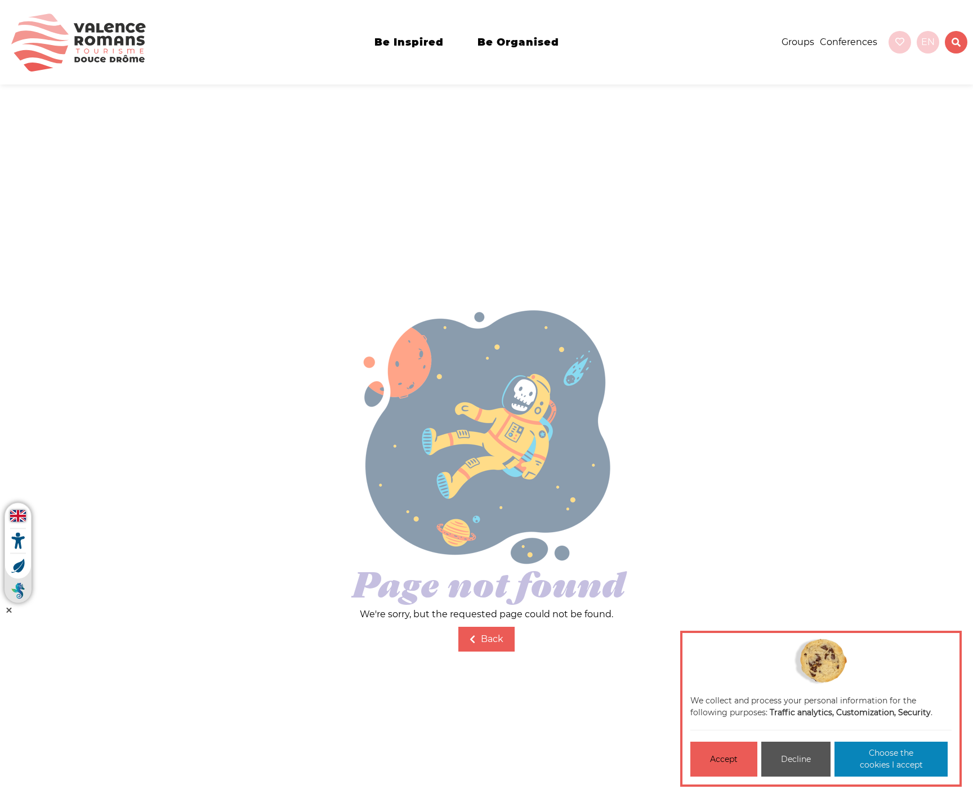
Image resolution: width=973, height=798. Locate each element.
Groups (798, 42)
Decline (796, 759)
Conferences (848, 42)
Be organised (518, 42)
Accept (724, 759)
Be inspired (409, 42)
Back (492, 639)
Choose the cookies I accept (891, 759)
